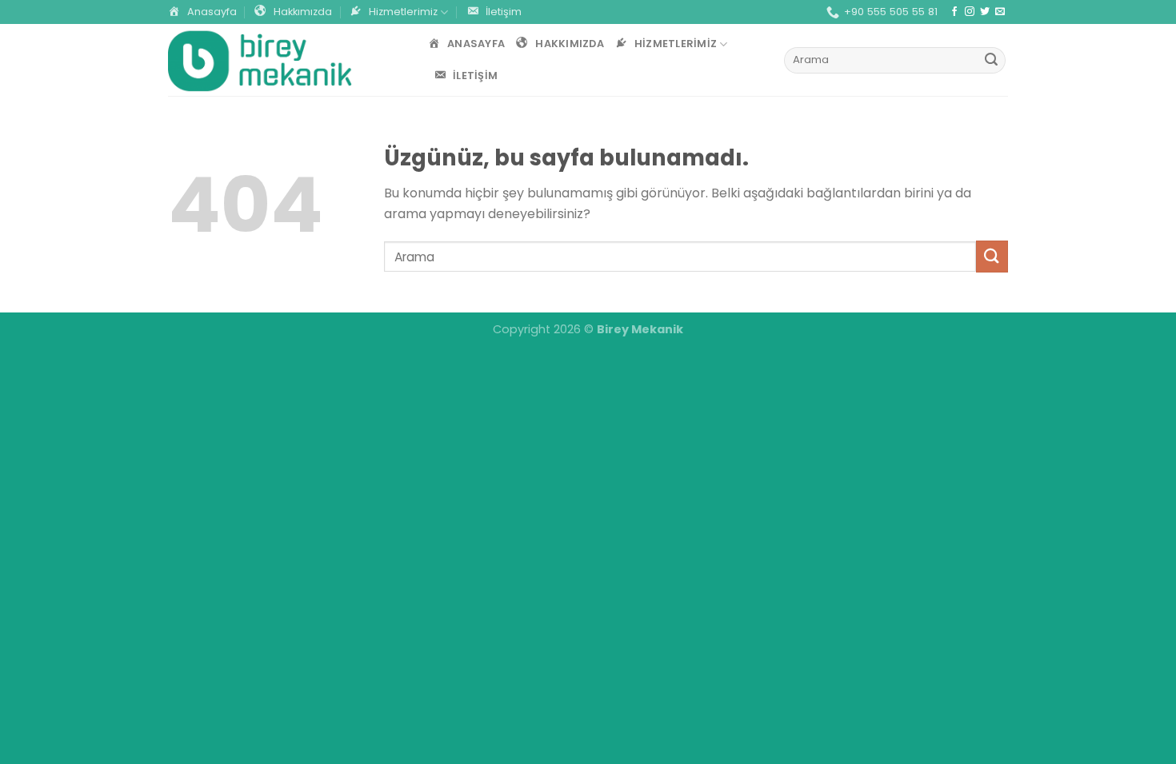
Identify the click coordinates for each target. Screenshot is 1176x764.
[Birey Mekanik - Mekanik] (260, 60)
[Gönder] (991, 60)
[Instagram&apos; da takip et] (969, 12)
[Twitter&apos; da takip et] (985, 12)
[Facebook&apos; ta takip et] (954, 12)
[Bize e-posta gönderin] (1000, 12)
